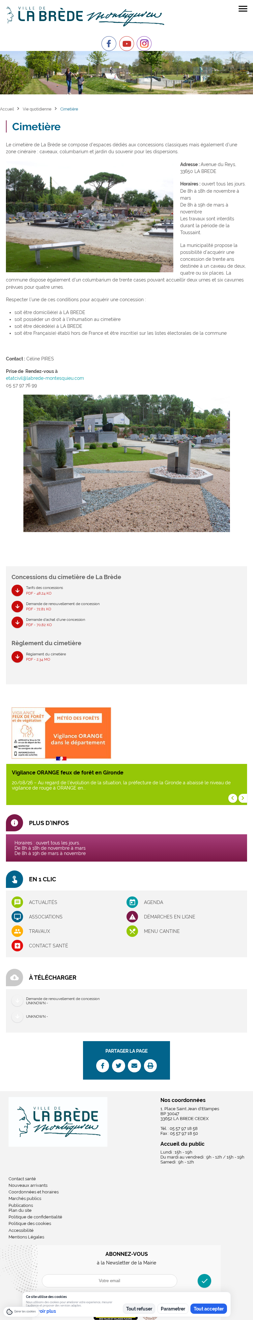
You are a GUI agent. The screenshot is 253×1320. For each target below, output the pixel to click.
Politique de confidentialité (35, 1216)
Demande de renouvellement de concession (62, 606)
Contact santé (48, 945)
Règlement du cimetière (46, 656)
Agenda (153, 902)
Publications (21, 1205)
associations (46, 916)
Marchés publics (25, 1198)
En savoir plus (41, 1311)
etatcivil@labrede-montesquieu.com (45, 378)
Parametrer (173, 1308)
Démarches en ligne (169, 916)
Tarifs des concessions (44, 590)
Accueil (7, 109)
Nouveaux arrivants (28, 1185)
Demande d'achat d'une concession (55, 622)
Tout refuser (139, 1308)
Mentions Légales (26, 1236)
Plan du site (20, 1210)
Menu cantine (162, 931)
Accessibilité (21, 1230)
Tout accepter (209, 1308)
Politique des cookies (30, 1223)
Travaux (39, 931)
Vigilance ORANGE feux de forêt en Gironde (68, 773)
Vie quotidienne (37, 109)
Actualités (43, 902)
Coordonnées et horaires (34, 1191)
